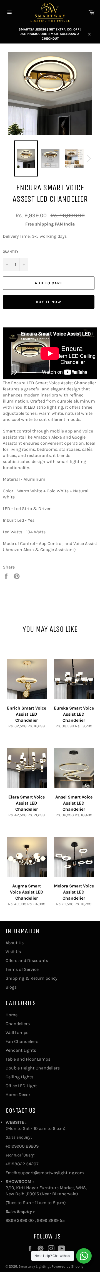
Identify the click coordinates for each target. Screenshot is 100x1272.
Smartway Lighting (34, 1266)
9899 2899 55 (51, 1220)
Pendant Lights (21, 1050)
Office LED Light (21, 1085)
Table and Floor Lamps (28, 1059)
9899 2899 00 (20, 1220)
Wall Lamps (17, 1032)
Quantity (10, 252)
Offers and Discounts (27, 960)
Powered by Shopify (67, 1266)
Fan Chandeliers (22, 1041)
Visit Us (13, 951)
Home (12, 1014)
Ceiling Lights (19, 1076)
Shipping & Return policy (31, 978)
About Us (15, 942)
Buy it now (48, 302)
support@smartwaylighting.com (51, 1172)
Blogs (11, 987)
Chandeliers (18, 1023)
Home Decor (18, 1094)
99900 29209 (25, 1146)
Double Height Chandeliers (33, 1068)
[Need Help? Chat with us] (84, 1256)
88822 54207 (25, 1163)
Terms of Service (22, 969)
